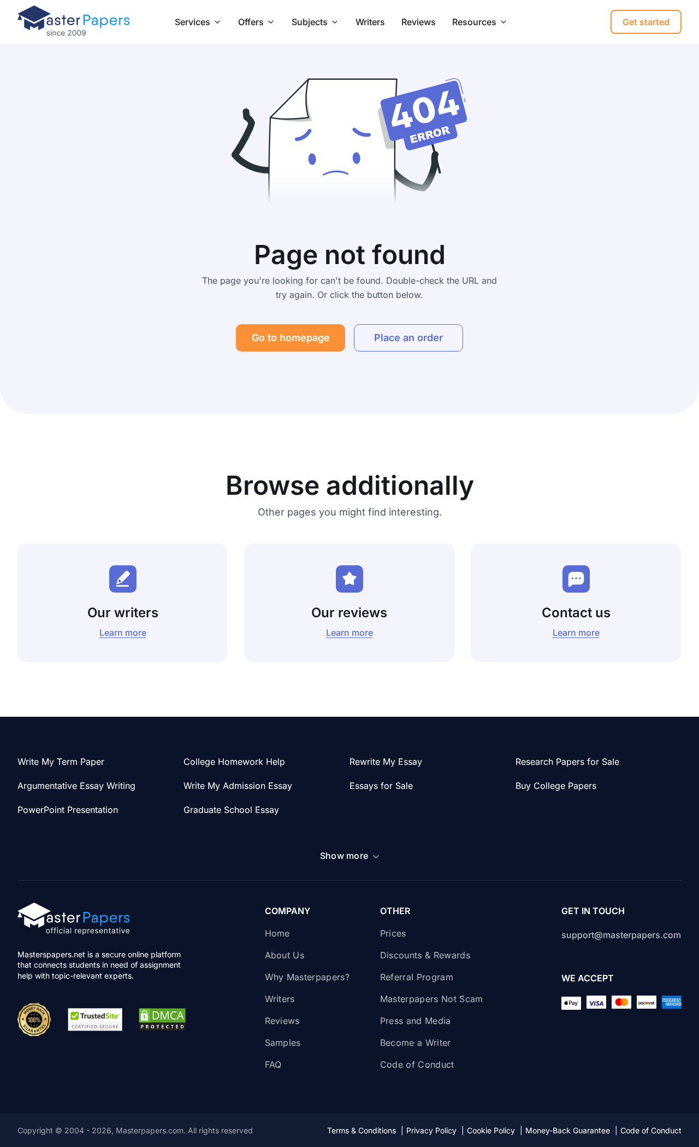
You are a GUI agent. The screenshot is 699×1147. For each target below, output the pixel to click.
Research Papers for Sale (567, 761)
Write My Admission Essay (237, 785)
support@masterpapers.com (621, 934)
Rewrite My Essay (386, 761)
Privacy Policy (435, 1130)
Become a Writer (415, 1042)
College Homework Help (234, 761)
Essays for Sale (381, 785)
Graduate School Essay (231, 809)
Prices (393, 933)
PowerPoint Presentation (67, 809)
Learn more (122, 632)
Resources (474, 21)
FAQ (273, 1064)
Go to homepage (291, 337)
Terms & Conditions (365, 1130)
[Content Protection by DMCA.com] (162, 1020)
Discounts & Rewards (426, 955)
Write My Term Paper (60, 761)
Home (277, 933)
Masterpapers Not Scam (431, 998)
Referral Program (416, 977)
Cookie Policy (495, 1130)
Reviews (418, 21)
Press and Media (415, 1020)
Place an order (408, 337)
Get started (646, 21)
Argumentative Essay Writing (76, 785)
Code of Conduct (417, 1064)
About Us (285, 955)
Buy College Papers (556, 785)
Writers (370, 21)
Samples (283, 1042)
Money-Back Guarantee (571, 1130)
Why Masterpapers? (307, 977)
